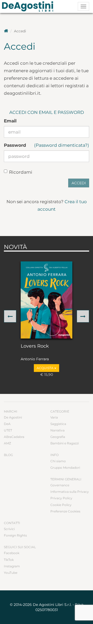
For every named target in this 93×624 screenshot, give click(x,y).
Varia (54, 417)
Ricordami (20, 172)
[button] (10, 316)
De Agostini (13, 417)
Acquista (45, 368)
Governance (59, 485)
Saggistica (58, 424)
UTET (8, 430)
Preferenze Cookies (65, 511)
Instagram (12, 566)
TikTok (9, 560)
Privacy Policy (61, 498)
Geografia (57, 437)
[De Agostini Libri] (6, 31)
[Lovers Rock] (46, 300)
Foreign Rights (15, 535)
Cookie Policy (61, 505)
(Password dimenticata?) (61, 145)
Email (10, 120)
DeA (7, 424)
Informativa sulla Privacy (69, 492)
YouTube (10, 573)
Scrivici (9, 529)
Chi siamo (58, 461)
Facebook (11, 553)
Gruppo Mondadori (65, 467)
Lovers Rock (35, 346)
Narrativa (57, 430)
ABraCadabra (14, 437)
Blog (8, 455)
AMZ (7, 443)
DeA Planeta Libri (29, 6)
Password (15, 145)
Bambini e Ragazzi (64, 443)
